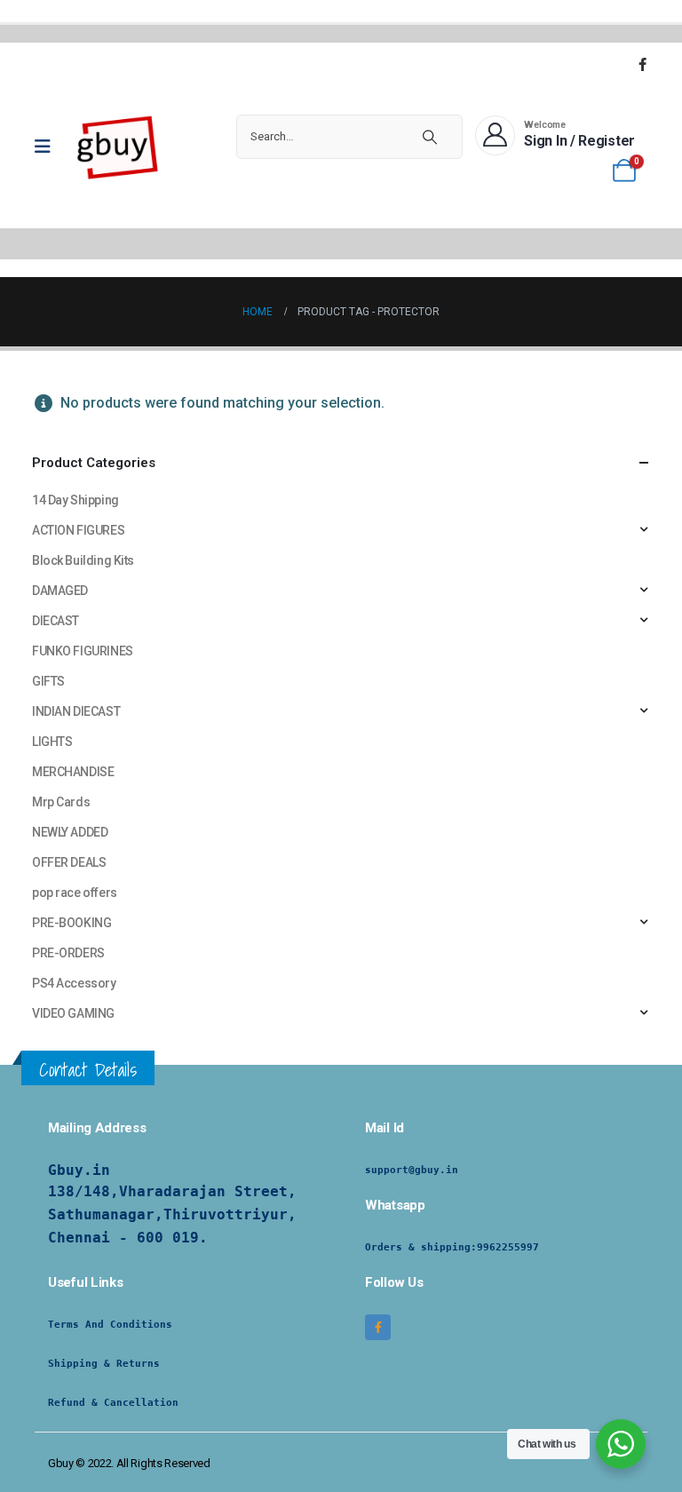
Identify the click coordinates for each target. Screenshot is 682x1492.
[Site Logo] (118, 146)
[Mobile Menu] (48, 146)
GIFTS (48, 681)
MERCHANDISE (73, 772)
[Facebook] (642, 64)
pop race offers (74, 892)
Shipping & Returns (104, 1363)
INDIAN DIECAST (76, 711)
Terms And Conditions (110, 1324)
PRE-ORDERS (68, 953)
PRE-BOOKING (71, 923)
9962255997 (508, 1247)
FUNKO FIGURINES (82, 651)
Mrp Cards (61, 802)
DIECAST (55, 621)
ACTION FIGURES (78, 530)
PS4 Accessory (74, 983)
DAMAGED (60, 590)
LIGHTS (52, 741)
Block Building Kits (83, 560)
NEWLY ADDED (69, 832)
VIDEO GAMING (73, 1013)
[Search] (430, 136)
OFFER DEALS (69, 862)
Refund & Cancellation (113, 1403)
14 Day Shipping (75, 500)
